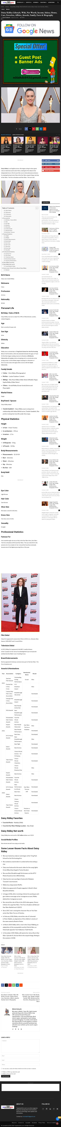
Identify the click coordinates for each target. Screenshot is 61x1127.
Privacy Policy (41, 1122)
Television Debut (10, 257)
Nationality (8, 216)
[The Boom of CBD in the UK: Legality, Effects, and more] (45, 230)
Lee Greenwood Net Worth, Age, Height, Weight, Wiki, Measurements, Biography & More (54, 269)
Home (2, 6)
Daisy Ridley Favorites (8, 262)
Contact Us (21, 1122)
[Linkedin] (40, 128)
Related (7, 270)
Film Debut (8, 255)
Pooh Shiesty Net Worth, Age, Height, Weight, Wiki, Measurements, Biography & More (53, 355)
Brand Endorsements (10, 258)
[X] (30, 128)
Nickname (8, 212)
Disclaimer (34, 1122)
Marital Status (9, 230)
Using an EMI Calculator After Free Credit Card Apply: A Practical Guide (54, 250)
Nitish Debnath (6, 17)
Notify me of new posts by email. (9, 1073)
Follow (57, 163)
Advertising (51, 2)
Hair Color (8, 244)
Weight (7, 237)
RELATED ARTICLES (6, 134)
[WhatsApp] (37, 128)
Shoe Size (8, 246)
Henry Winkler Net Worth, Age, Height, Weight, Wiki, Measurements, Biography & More (53, 463)
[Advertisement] (20, 163)
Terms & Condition (51, 1122)
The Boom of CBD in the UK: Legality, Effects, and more (54, 229)
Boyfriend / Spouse (10, 232)
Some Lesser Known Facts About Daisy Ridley (14, 268)
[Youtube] (57, 1109)
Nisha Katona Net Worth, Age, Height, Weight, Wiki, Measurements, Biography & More (53, 441)
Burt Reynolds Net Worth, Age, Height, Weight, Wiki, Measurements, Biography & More (53, 291)
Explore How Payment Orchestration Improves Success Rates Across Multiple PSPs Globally (54, 209)
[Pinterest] (33, 128)
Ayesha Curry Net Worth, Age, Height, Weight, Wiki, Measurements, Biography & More (53, 419)
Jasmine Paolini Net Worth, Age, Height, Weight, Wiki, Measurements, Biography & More (54, 313)
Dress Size (8, 248)
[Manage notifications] (57, 1123)
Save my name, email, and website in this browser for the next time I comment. (19, 1068)
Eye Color (8, 243)
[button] (58, 2)
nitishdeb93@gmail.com (29, 1116)
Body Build (8, 241)
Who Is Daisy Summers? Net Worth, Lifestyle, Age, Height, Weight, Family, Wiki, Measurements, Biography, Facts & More (19, 960)
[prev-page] (57, 135)
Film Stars (43, 2)
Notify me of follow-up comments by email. (11, 1072)
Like (58, 160)
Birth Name (8, 210)
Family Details (9, 228)
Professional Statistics (9, 251)
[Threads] (21, 1029)
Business (35, 2)
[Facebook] (26, 128)
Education (8, 227)
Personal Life (6, 218)
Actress (7, 6)
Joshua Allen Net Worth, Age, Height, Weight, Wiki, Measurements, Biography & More (53, 485)
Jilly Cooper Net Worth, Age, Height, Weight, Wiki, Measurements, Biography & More (53, 377)
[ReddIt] (44, 128)
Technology (20, 2)
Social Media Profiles (10, 266)
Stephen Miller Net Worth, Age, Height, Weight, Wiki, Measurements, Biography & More (53, 335)
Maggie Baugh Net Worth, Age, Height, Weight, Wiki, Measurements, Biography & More (53, 505)
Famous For (8, 253)
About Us (14, 1122)
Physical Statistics (7, 234)
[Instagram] (46, 1109)
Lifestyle (28, 2)
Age (7, 221)
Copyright (27, 1122)
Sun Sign (8, 223)
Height (7, 236)
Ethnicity (8, 225)
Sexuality (8, 250)
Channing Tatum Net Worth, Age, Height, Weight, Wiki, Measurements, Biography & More (54, 399)
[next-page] (59, 135)
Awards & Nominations (11, 260)
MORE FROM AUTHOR (18, 134)
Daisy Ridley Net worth (9, 264)
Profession (8, 214)
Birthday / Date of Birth (11, 220)
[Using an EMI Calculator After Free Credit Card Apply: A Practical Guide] (45, 249)
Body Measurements (10, 239)
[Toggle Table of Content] (36, 208)
